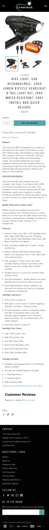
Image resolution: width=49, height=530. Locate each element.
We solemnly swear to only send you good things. (23, 506)
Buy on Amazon (29, 123)
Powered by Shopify (23, 522)
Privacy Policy (8, 475)
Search (5, 456)
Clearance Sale (8, 464)
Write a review (28, 400)
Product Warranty (9, 468)
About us (6, 460)
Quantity (5, 118)
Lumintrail (11, 522)
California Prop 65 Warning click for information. (22, 385)
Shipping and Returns (11, 479)
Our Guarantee (8, 472)
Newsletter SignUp (10, 483)
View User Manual (10, 137)
